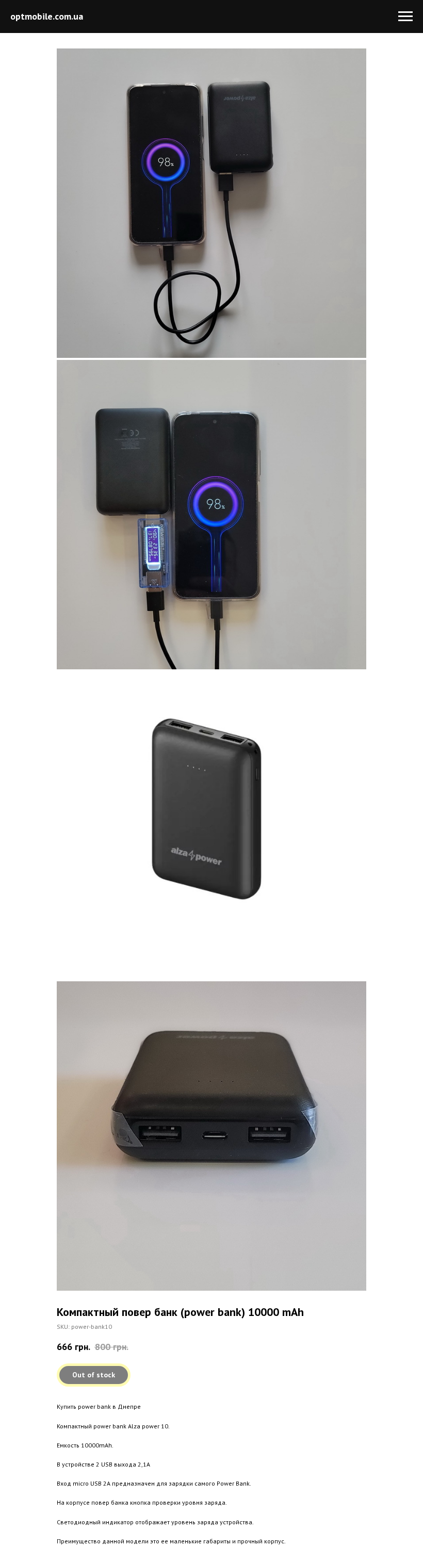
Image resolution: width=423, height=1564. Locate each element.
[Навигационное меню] (405, 16)
